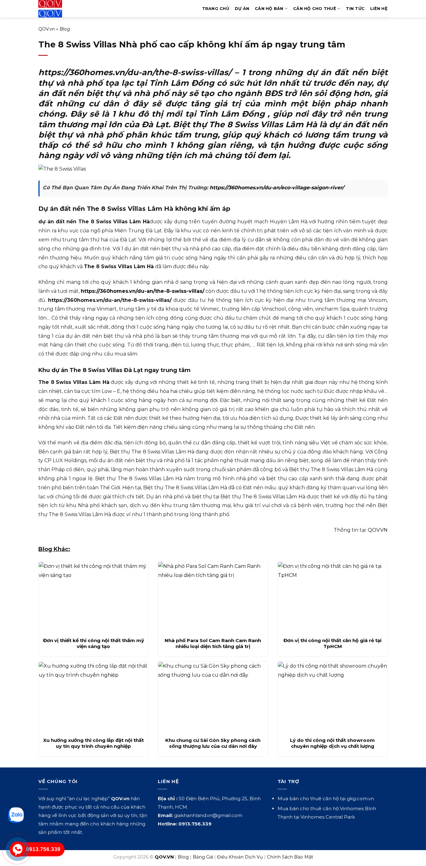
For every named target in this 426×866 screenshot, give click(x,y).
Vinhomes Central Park (328, 817)
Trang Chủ (215, 8)
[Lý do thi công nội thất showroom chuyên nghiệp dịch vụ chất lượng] (332, 697)
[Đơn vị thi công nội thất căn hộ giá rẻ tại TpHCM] (332, 598)
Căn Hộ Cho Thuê (314, 8)
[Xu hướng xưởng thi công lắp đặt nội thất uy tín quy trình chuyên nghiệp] (93, 697)
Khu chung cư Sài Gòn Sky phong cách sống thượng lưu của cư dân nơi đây (212, 743)
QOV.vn (46, 29)
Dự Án (242, 8)
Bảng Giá (203, 857)
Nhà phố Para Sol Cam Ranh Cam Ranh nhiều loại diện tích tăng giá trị (213, 643)
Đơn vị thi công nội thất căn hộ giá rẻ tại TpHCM (332, 643)
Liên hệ (379, 8)
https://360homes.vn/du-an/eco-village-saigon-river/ (277, 188)
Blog (65, 29)
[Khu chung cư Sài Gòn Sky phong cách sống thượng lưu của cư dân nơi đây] (213, 697)
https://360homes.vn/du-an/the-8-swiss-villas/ (142, 291)
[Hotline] (17, 849)
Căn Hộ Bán (269, 8)
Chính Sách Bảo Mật (290, 857)
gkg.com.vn (360, 798)
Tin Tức (355, 8)
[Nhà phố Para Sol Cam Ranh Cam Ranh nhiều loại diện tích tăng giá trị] (213, 598)
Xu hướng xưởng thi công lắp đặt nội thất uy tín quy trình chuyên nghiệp (93, 743)
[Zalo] (16, 815)
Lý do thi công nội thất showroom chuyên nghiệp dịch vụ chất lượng (332, 743)
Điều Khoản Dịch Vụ (240, 857)
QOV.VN (378, 530)
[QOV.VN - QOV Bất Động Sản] (64, 8)
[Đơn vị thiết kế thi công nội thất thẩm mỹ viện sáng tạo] (93, 598)
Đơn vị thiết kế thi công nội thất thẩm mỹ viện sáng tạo (93, 643)
